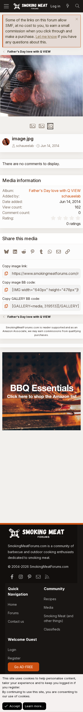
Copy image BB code (18, 282)
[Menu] (6, 6)
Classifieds (52, 629)
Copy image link (14, 266)
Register (14, 658)
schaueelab (25, 146)
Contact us (16, 621)
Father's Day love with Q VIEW (55, 190)
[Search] (77, 6)
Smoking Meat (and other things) (58, 618)
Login (12, 650)
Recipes (50, 599)
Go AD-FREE (23, 667)
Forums (13, 613)
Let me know (46, 36)
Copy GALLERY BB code (20, 299)
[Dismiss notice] (76, 19)
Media (48, 607)
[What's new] (67, 6)
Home (12, 604)
